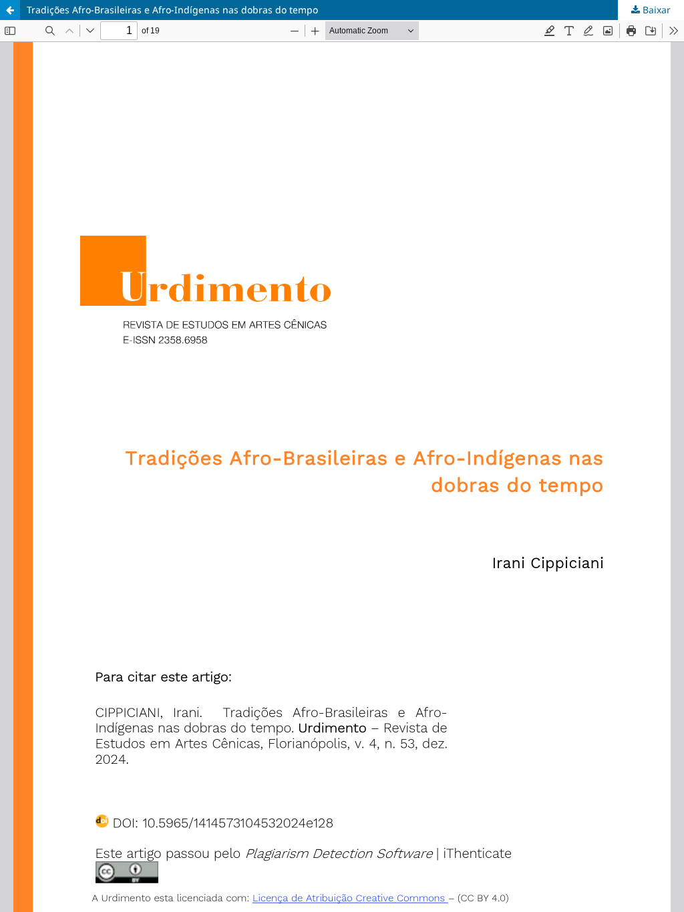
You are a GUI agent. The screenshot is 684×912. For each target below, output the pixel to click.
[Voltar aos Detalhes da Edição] (10, 10)
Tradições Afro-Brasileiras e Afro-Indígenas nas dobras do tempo (172, 9)
